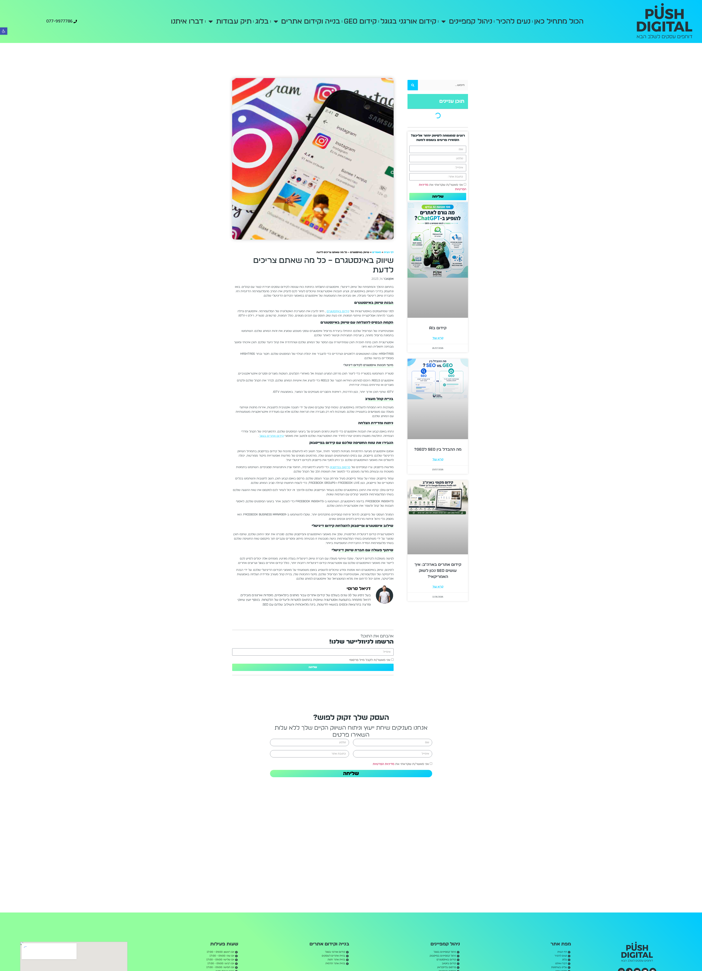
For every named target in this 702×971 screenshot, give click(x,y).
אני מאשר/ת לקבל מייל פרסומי (369, 659)
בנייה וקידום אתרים (306, 21)
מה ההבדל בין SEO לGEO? (437, 372)
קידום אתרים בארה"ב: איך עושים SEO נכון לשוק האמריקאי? (437, 459)
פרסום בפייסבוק (340, 467)
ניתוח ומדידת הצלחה (448, 134)
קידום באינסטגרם (338, 311)
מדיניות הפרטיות (383, 763)
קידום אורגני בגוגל (404, 21)
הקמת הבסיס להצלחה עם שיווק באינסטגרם (435, 121)
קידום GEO (355, 21)
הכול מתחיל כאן (545, 21)
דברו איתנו (200, 21)
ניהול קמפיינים (457, 21)
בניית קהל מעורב (450, 128)
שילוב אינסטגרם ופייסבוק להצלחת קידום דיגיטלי (435, 147)
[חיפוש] (412, 85)
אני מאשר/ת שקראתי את (401, 763)
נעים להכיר (500, 21)
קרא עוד (437, 300)
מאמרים (376, 252)
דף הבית (389, 252)
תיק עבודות (238, 21)
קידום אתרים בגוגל (271, 435)
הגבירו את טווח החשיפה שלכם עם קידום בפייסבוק (435, 141)
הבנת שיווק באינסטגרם (448, 115)
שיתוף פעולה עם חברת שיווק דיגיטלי (439, 154)
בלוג (266, 21)
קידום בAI (437, 291)
